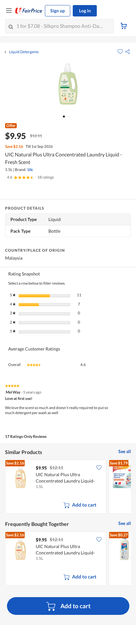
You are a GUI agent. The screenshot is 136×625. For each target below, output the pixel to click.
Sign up (57, 10)
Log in (85, 10)
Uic (30, 169)
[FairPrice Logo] (28, 11)
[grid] (68, 487)
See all (124, 451)
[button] (127, 51)
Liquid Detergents (24, 52)
